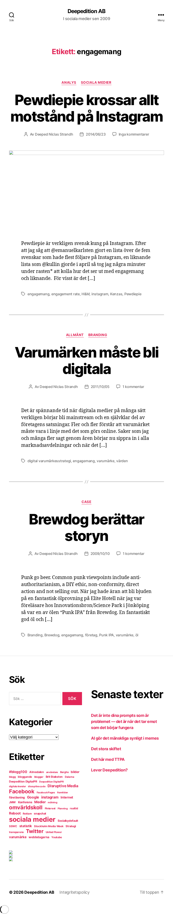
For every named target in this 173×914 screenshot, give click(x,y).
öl (136, 635)
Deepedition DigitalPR (23, 781)
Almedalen (36, 772)
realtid (74, 808)
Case (86, 502)
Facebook (21, 791)
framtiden (62, 792)
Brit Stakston (54, 776)
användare (52, 772)
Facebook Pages (46, 792)
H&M (85, 294)
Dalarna (69, 776)
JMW (12, 802)
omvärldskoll (26, 807)
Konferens (25, 802)
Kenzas (116, 294)
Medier (40, 802)
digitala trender (17, 786)
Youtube (56, 837)
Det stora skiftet (106, 748)
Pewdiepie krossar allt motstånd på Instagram (86, 108)
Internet (67, 797)
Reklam (27, 813)
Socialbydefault (68, 820)
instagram (99, 294)
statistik (25, 826)
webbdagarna (39, 837)
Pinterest (50, 808)
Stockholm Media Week (49, 826)
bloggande (25, 776)
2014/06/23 (95, 134)
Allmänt (75, 335)
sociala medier (32, 819)
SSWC (13, 826)
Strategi (71, 826)
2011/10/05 (100, 386)
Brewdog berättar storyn (86, 527)
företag (91, 635)
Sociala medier (96, 83)
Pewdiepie (132, 294)
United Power (54, 832)
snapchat (40, 813)
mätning (52, 802)
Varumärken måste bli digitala (87, 360)
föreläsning (17, 797)
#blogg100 (18, 772)
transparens (16, 832)
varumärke (105, 461)
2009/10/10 (100, 553)
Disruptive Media (63, 786)
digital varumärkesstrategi (49, 461)
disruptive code (36, 786)
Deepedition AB (86, 11)
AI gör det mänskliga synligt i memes (125, 738)
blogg (12, 776)
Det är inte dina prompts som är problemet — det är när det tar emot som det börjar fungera (124, 721)
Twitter (34, 831)
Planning (63, 808)
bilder (75, 772)
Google (33, 797)
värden (122, 461)
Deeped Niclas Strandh (54, 134)
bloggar (38, 776)
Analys (68, 83)
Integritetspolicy (74, 892)
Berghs (64, 772)
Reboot (14, 813)
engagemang (38, 294)
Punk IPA (106, 635)
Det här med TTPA (108, 759)
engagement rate (65, 294)
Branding (97, 335)
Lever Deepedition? (109, 770)
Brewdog (51, 635)
